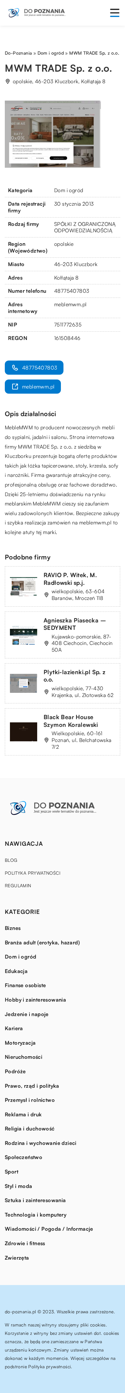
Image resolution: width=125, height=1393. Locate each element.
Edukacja (16, 971)
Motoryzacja (20, 1043)
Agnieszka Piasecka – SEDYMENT (75, 624)
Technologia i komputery (35, 1214)
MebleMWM (19, 427)
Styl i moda (18, 1186)
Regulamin (18, 885)
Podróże (15, 1071)
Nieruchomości (23, 1057)
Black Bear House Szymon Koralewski (71, 720)
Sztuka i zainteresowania (35, 1200)
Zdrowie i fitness (25, 1243)
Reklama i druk (23, 1114)
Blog (11, 860)
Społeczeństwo (23, 1157)
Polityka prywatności (32, 873)
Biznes (13, 928)
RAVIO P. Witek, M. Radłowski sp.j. (70, 578)
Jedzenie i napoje (27, 1014)
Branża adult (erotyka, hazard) (42, 942)
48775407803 (71, 291)
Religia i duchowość (30, 1128)
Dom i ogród (68, 190)
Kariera (14, 1028)
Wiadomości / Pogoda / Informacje (49, 1229)
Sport (11, 1171)
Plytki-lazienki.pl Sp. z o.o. (75, 675)
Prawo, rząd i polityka (32, 1086)
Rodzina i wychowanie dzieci (41, 1143)
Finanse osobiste (25, 985)
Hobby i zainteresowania (35, 999)
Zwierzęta (17, 1258)
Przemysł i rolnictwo (30, 1100)
